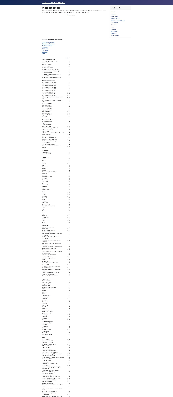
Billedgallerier (114, 31)
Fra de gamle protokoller (48, 42)
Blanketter (113, 24)
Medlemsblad (114, 16)
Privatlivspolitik (115, 35)
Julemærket (45, 47)
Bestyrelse (113, 14)
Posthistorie (45, 50)
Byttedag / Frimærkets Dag (118, 20)
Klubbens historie (115, 18)
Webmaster (114, 33)
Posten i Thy (45, 48)
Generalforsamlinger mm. (48, 44)
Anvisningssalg (114, 22)
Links (112, 27)
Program (113, 11)
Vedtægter (113, 29)
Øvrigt (43, 53)
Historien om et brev (47, 45)
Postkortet (44, 52)
